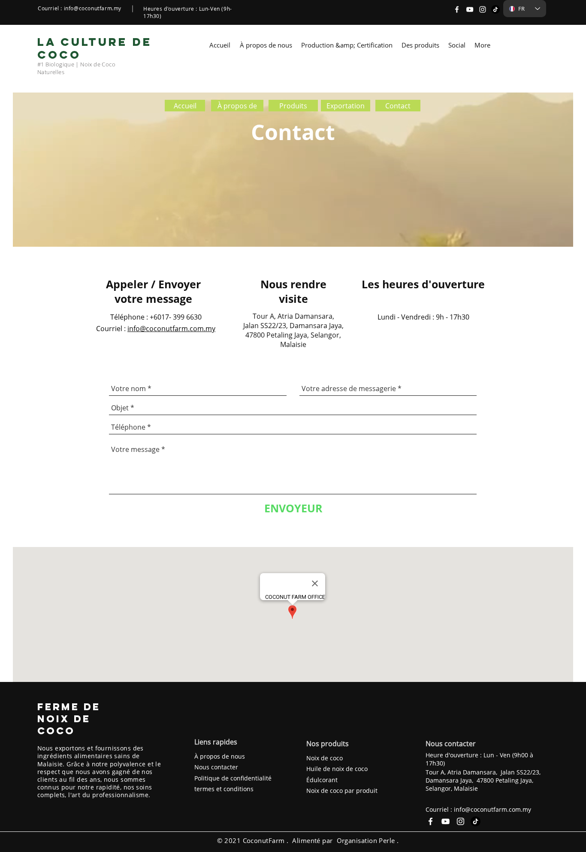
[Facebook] (457, 9)
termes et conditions (224, 789)
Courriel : (111, 328)
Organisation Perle (366, 840)
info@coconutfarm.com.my (171, 328)
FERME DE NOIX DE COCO (68, 719)
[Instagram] (482, 9)
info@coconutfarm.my (92, 8)
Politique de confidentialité (233, 778)
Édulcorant (322, 780)
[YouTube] (469, 9)
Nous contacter (216, 767)
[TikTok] (495, 9)
